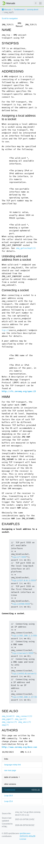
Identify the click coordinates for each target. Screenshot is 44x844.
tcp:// (5, 330)
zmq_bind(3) (8, 716)
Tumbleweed (19, 10)
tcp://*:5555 (19, 557)
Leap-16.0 (8, 796)
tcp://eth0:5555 (21, 604)
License (23, 839)
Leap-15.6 (8, 801)
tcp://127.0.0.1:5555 (24, 580)
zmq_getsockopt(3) (26, 248)
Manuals (7, 10)
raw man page (10, 770)
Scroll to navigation (10, 18)
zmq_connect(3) (24, 716)
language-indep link (12, 765)
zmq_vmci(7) (24, 722)
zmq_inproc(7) (9, 722)
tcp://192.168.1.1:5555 (25, 636)
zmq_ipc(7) (20, 719)
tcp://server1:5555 (22, 653)
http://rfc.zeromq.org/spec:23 (19, 391)
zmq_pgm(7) (7, 719)
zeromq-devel (32, 10)
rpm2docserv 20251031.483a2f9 (27, 834)
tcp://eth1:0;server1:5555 (27, 673)
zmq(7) (5, 725)
